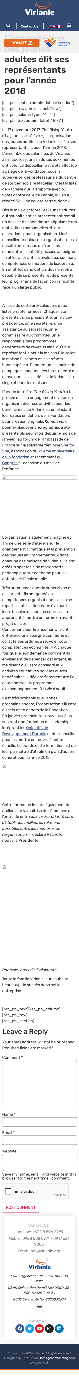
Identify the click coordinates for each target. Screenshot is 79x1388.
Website (9, 1151)
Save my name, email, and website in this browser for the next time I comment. (39, 1176)
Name (9, 1114)
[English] (52, 26)
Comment (12, 1057)
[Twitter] (29, 1328)
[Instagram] (49, 1328)
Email (8, 1133)
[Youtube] (39, 1328)
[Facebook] (19, 1328)
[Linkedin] (59, 1328)
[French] (59, 26)
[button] (8, 25)
